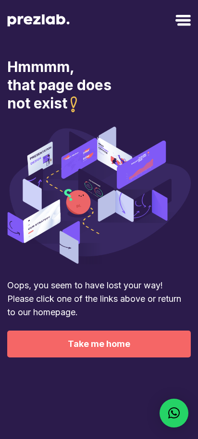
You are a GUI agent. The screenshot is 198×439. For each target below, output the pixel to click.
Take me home (99, 344)
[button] (174, 413)
